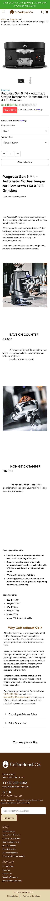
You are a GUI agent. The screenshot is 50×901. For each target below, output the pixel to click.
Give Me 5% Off (25, 450)
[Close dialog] (45, 424)
